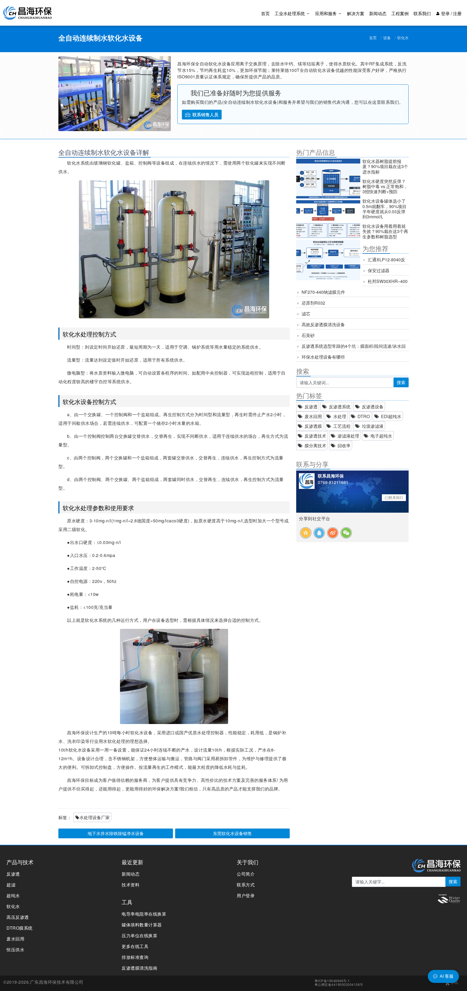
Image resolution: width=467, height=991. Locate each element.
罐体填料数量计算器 (142, 925)
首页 (265, 13)
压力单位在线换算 (139, 935)
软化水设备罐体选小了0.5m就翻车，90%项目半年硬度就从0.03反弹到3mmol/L (384, 209)
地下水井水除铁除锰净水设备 (116, 833)
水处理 (339, 416)
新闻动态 (377, 13)
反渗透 (311, 406)
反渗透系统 (340, 406)
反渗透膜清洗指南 (139, 968)
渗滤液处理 (348, 436)
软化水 (403, 37)
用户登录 (246, 895)
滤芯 (306, 314)
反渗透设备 (372, 406)
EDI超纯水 (391, 416)
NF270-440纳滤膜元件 (323, 292)
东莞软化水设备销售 (232, 833)
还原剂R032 (313, 303)
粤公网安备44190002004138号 (339, 984)
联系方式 (246, 885)
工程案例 (400, 13)
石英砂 (308, 335)
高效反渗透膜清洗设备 (323, 324)
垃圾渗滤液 (372, 426)
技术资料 (130, 885)
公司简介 (246, 874)
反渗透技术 (315, 436)
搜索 (401, 382)
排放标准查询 (135, 957)
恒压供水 (15, 949)
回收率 (344, 445)
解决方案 (355, 13)
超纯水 (13, 895)
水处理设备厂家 (94, 817)
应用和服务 (326, 13)
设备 (387, 37)
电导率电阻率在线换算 (144, 914)
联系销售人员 (205, 114)
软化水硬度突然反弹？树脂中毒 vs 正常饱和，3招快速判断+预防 (385, 186)
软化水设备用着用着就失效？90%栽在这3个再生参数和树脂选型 (385, 231)
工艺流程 (342, 426)
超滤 (10, 885)
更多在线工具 (135, 946)
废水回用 (313, 416)
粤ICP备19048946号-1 (332, 980)
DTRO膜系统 (19, 928)
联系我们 (422, 13)
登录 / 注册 (451, 13)
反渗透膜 (313, 426)
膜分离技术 (315, 445)
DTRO (364, 416)
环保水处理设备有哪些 (323, 357)
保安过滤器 (378, 270)
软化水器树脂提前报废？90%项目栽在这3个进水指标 (385, 166)
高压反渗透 (17, 917)
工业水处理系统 (290, 13)
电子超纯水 (381, 436)
